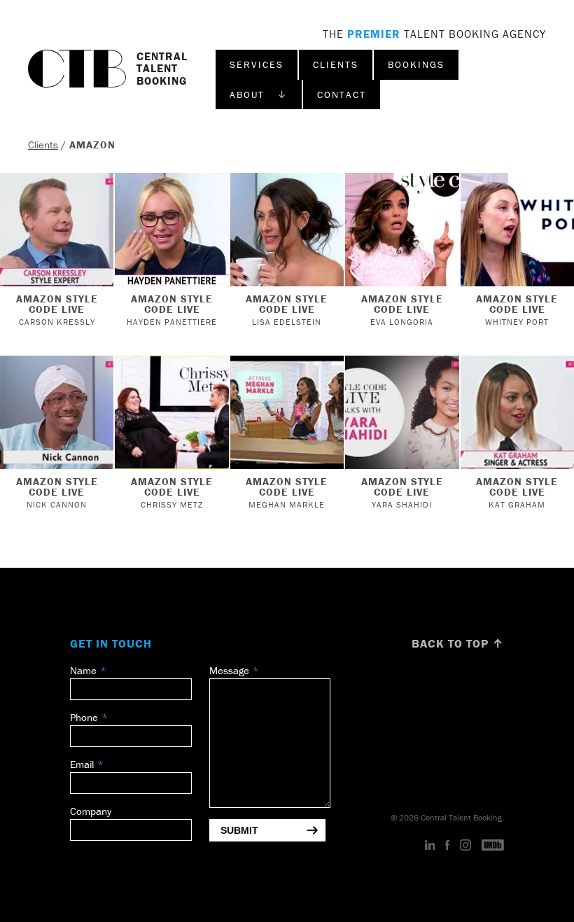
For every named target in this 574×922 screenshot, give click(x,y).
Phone (84, 717)
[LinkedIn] (430, 845)
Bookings (416, 64)
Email (82, 764)
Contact (341, 94)
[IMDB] (493, 845)
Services (257, 64)
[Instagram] (465, 845)
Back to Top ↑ (458, 643)
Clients (335, 64)
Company (90, 811)
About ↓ (259, 94)
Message (229, 670)
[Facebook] (447, 845)
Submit (239, 830)
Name (83, 670)
